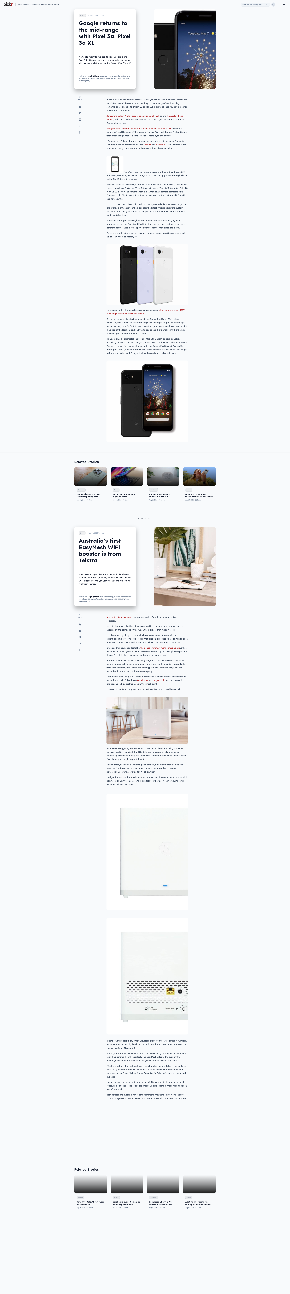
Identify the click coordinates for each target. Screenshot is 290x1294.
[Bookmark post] (80, 132)
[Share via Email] (80, 126)
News (82, 15)
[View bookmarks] (278, 4)
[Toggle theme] (273, 4)
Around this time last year (119, 617)
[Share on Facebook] (80, 113)
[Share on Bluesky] (80, 107)
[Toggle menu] (284, 4)
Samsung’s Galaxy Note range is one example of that (132, 116)
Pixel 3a (147, 144)
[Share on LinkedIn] (80, 119)
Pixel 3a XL (161, 144)
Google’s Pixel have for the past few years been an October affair (138, 128)
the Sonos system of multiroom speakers (160, 648)
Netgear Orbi (158, 680)
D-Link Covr (143, 680)
